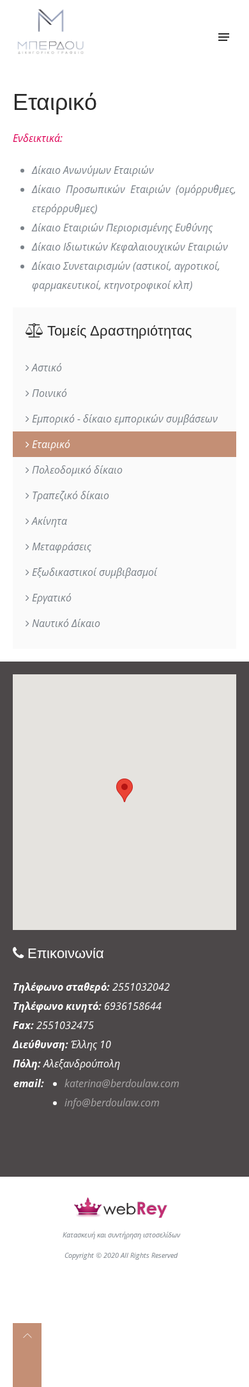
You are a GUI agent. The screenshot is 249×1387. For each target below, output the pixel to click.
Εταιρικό (49, 444)
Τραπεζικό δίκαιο (69, 495)
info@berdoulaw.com (112, 1103)
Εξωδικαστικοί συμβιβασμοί (93, 572)
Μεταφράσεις (60, 546)
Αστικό (45, 367)
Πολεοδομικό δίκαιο (76, 470)
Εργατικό (50, 598)
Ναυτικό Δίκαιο (64, 623)
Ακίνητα (48, 521)
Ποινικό (48, 393)
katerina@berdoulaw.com (121, 1083)
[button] (124, 790)
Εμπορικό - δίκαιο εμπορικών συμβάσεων (123, 419)
